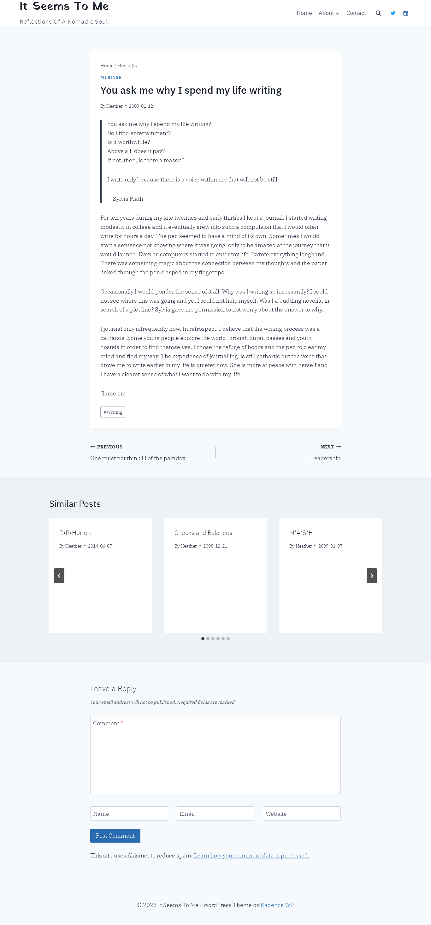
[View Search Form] (378, 13)
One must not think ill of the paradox (138, 453)
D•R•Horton (75, 532)
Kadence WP (277, 905)
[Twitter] (393, 13)
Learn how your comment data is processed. (252, 855)
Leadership (326, 453)
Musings (110, 77)
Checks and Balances (203, 532)
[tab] (202, 638)
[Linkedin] (405, 13)
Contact (356, 12)
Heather (114, 106)
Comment (108, 723)
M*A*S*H (301, 532)
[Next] (372, 575)
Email (187, 813)
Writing (112, 412)
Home (304, 12)
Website (276, 813)
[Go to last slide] (59, 575)
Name (101, 813)
